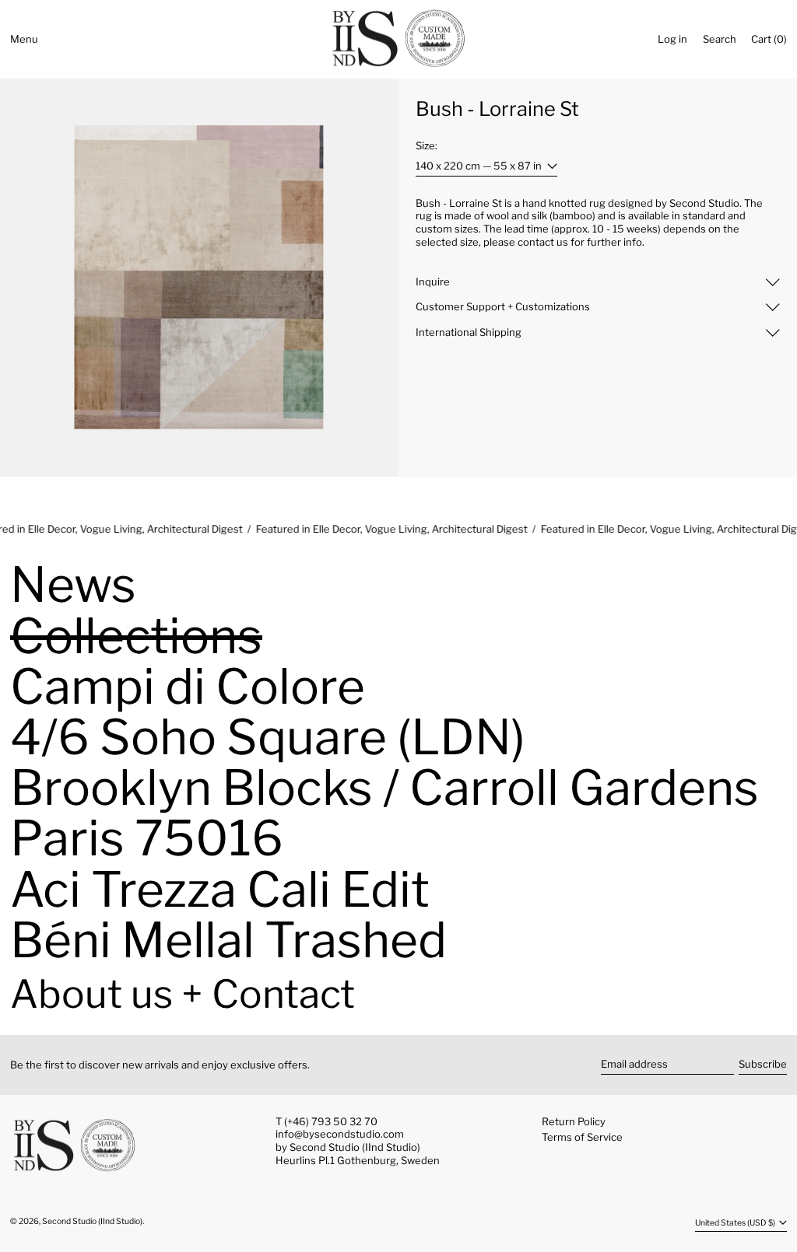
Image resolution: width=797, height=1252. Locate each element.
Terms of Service (582, 1137)
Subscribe (763, 1064)
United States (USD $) (736, 1223)
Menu (24, 39)
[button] (719, 39)
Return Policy (574, 1121)
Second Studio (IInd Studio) (92, 1221)
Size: (426, 145)
